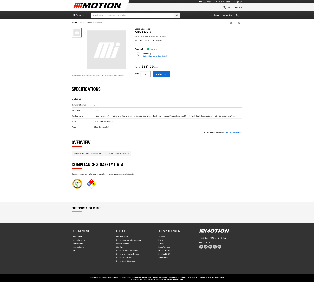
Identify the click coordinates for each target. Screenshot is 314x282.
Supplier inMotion (122, 243)
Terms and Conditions (159, 277)
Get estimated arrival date (154, 56)
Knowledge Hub (122, 236)
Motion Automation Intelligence (127, 254)
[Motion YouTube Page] (219, 247)
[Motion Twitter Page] (215, 247)
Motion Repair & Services (125, 261)
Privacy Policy (182, 277)
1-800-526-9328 (204, 1)
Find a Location (78, 243)
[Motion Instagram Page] (206, 247)
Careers (161, 243)
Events (161, 240)
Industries (227, 15)
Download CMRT (164, 254)
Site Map (119, 247)
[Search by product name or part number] (177, 15)
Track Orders (77, 236)
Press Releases (164, 247)
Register (238, 7)
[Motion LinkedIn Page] (210, 247)
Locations (214, 15)
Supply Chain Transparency (141, 277)
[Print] (231, 23)
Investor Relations (165, 250)
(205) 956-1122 (167, 279)
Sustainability (163, 257)
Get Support (219, 277)
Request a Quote (79, 240)
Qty (137, 74)
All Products (78, 15)
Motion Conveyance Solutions (127, 250)
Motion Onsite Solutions (125, 257)
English (237, 1)
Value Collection (142, 28)
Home (74, 22)
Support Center (222, 1)
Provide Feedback (235, 133)
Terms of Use (172, 277)
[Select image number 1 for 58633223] (77, 32)
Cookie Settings (193, 277)
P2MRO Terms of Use (207, 277)
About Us (161, 236)
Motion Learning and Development (128, 240)
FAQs (74, 250)
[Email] (238, 23)
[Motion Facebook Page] (201, 247)
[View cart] (237, 15)
